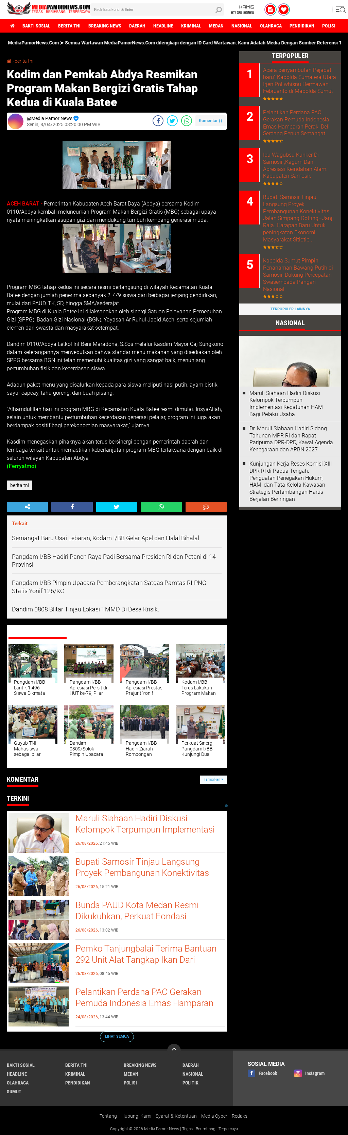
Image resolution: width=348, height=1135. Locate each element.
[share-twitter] (172, 120)
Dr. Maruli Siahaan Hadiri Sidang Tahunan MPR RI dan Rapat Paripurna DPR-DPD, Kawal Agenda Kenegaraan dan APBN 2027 (291, 439)
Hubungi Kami (136, 1116)
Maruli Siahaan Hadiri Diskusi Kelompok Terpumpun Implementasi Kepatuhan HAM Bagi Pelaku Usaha (145, 829)
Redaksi (240, 1116)
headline (163, 25)
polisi (328, 25)
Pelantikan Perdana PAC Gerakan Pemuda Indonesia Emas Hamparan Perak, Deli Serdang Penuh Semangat (145, 1003)
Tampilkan (212, 779)
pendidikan (302, 25)
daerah (137, 25)
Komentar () (210, 120)
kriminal (191, 25)
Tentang (108, 1116)
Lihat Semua (117, 1036)
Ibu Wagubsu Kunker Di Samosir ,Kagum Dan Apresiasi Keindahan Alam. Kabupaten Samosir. (295, 165)
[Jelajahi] (340, 9)
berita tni (69, 25)
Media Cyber (214, 1116)
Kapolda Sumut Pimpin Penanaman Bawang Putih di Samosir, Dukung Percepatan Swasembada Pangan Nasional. (298, 274)
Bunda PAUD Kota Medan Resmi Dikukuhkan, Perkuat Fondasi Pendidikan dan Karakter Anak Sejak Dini (143, 922)
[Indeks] (270, 9)
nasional (241, 25)
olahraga (271, 25)
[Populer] (283, 9)
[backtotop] (174, 1050)
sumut (14, 1091)
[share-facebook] (158, 120)
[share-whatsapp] (186, 120)
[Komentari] (206, 507)
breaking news (104, 25)
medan (216, 25)
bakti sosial (36, 25)
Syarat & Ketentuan (176, 1116)
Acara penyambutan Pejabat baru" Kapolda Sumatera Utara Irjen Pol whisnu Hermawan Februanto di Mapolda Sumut (299, 80)
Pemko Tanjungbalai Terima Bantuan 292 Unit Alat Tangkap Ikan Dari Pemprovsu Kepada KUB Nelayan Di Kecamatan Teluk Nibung (145, 965)
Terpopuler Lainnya (290, 309)
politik (190, 1082)
